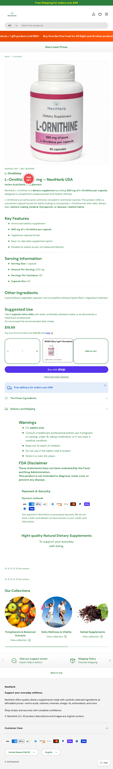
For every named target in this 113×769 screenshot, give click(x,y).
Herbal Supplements (92, 632)
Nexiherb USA (11, 168)
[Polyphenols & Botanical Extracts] (20, 612)
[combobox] (56, 25)
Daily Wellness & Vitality (56, 632)
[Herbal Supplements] (92, 612)
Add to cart (91, 351)
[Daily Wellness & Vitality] (56, 612)
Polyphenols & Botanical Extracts (20, 633)
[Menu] (106, 14)
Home (7, 56)
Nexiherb (15, 762)
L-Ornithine (17, 56)
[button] (100, 14)
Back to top (56, 672)
